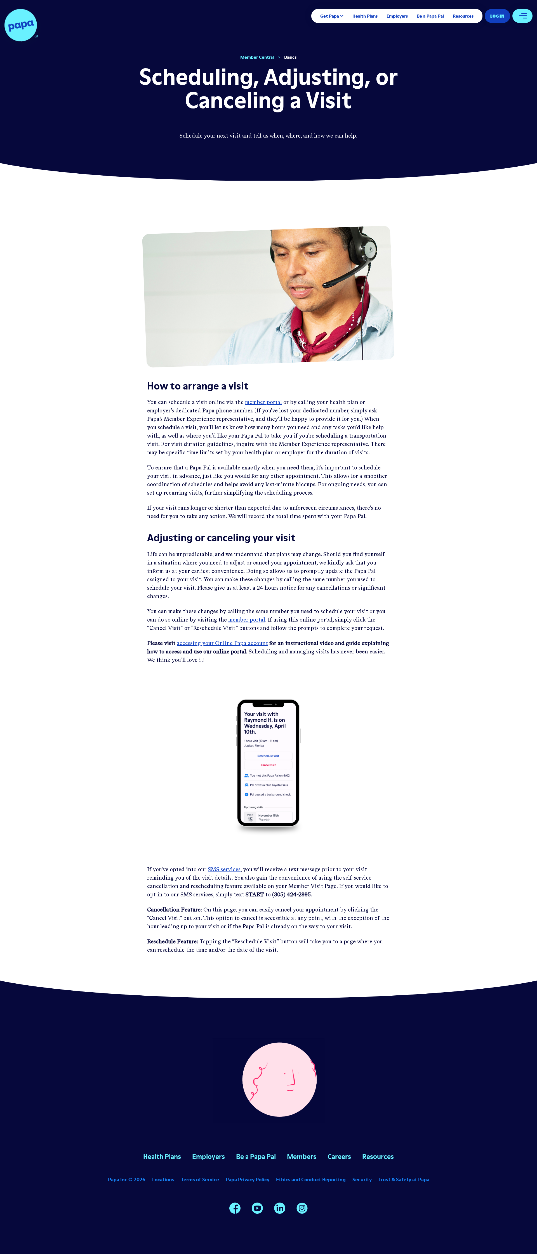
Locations (163, 1179)
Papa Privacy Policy (247, 1179)
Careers (339, 1156)
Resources (463, 16)
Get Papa (329, 16)
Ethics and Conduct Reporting (311, 1179)
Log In (497, 16)
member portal (263, 402)
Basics (290, 57)
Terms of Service (200, 1179)
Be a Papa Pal (430, 16)
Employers (397, 16)
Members (301, 1156)
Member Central (257, 57)
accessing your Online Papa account (222, 643)
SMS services (224, 870)
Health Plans (365, 16)
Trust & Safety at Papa (403, 1179)
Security (362, 1179)
